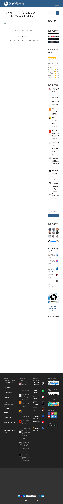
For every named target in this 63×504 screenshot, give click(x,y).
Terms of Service (8, 395)
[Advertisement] (53, 342)
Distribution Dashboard (7, 407)
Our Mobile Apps (8, 392)
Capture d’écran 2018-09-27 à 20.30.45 (22, 14)
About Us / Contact (8, 385)
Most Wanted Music (27, 30)
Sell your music (8, 415)
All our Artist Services (9, 420)
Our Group (6, 390)
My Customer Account (9, 382)
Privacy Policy (7, 397)
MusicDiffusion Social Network (9, 431)
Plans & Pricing (7, 417)
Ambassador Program (9, 422)
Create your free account (8, 411)
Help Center (7, 387)
